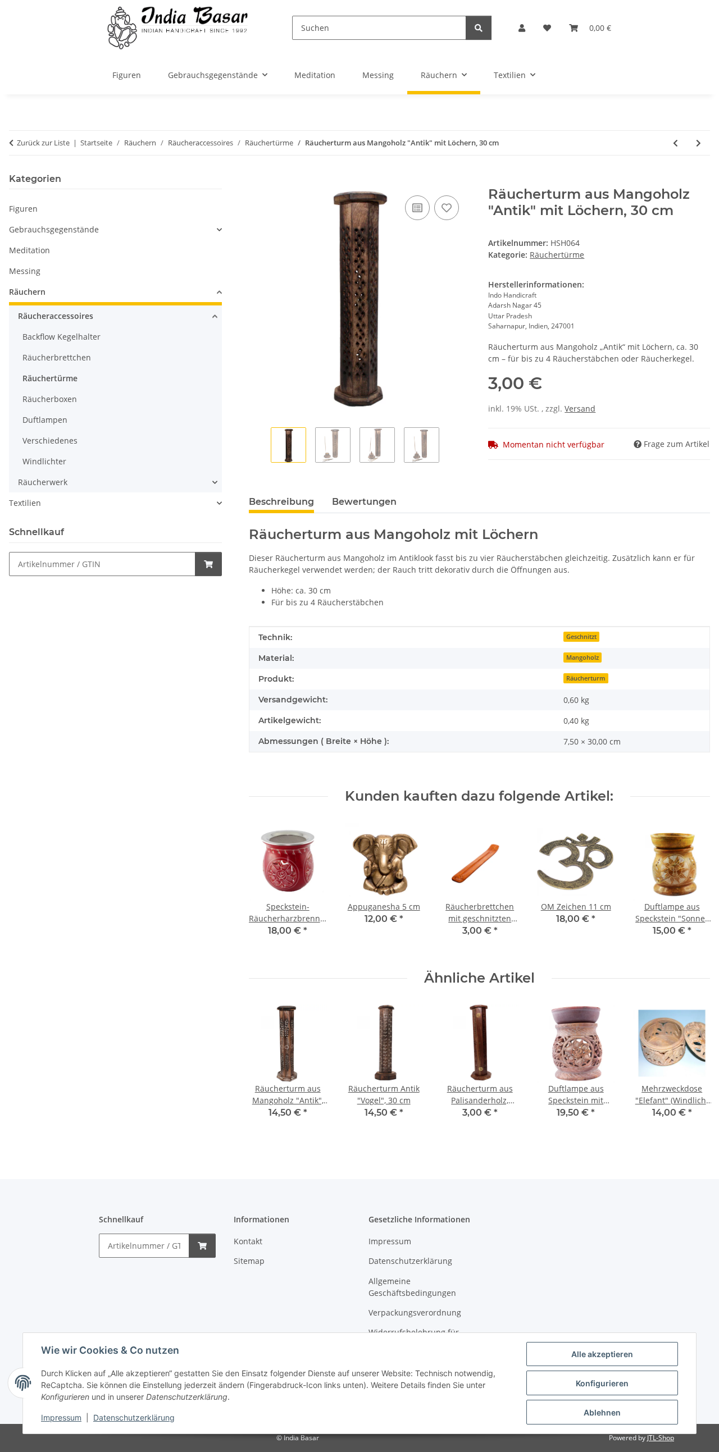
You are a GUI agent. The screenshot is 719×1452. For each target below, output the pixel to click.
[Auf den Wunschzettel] (446, 207)
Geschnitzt (581, 637)
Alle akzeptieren (602, 1354)
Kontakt (248, 1241)
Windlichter (44, 461)
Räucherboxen (49, 399)
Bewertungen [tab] (364, 501)
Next (691, 887)
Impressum (61, 1417)
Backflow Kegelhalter (61, 336)
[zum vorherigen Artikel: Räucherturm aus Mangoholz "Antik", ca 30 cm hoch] (675, 143)
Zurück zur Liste (43, 143)
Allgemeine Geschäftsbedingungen (412, 1287)
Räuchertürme (557, 254)
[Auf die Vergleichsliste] (417, 207)
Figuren (23, 208)
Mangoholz (582, 657)
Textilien (25, 502)
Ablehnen (602, 1412)
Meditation (29, 250)
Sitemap (249, 1260)
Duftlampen (44, 419)
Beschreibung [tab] (281, 501)
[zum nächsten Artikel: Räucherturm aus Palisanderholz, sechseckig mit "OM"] (698, 143)
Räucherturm (586, 678)
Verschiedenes (50, 440)
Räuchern (27, 291)
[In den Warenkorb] (258, 180)
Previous (267, 887)
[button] (521, 27)
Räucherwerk (42, 482)
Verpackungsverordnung (414, 1312)
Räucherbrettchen (56, 357)
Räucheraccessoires (55, 316)
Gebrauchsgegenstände (54, 229)
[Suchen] (479, 28)
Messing (24, 271)
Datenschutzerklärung (134, 1417)
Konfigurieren (602, 1383)
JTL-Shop (660, 1437)
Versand (580, 408)
